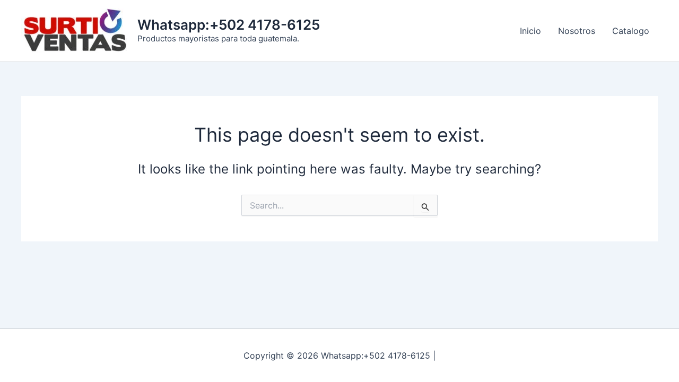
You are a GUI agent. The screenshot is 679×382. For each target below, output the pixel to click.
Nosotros (576, 30)
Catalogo (630, 30)
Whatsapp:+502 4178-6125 (228, 24)
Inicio (530, 30)
